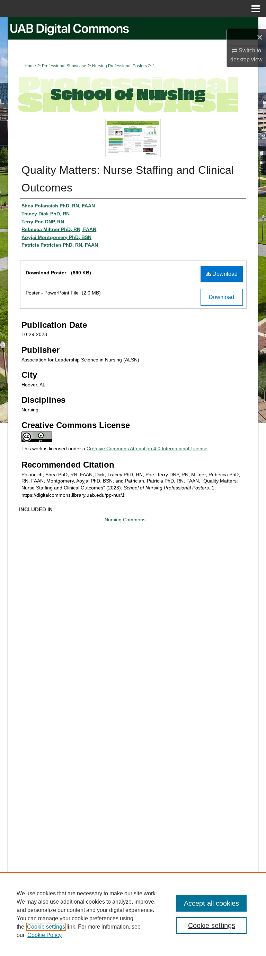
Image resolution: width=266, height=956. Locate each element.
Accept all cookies (211, 903)
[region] (133, 914)
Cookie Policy (44, 935)
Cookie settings (46, 927)
